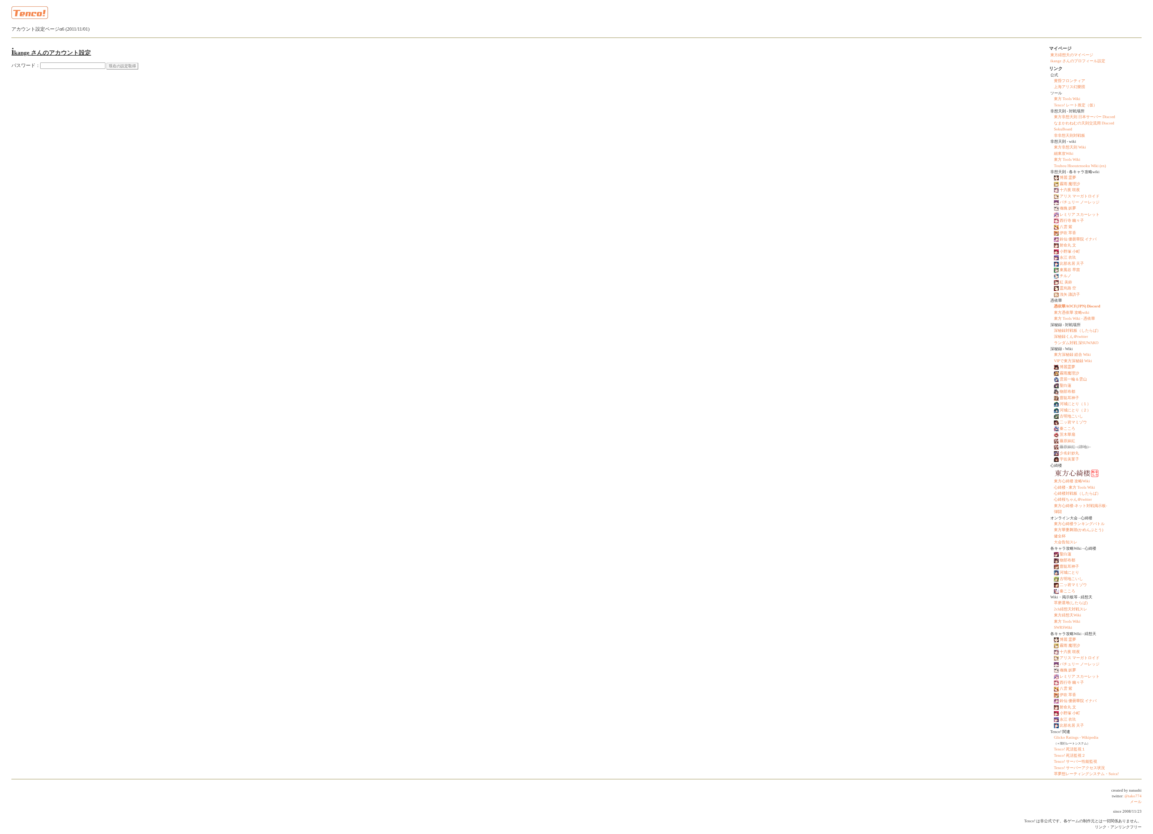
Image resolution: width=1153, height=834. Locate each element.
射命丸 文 (1068, 245)
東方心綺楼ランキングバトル (1079, 524)
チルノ (1065, 276)
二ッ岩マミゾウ (1073, 422)
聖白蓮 (1065, 385)
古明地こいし (1071, 416)
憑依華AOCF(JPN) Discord (1077, 306)
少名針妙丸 (1069, 453)
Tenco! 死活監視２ (1069, 755)
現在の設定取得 (122, 66)
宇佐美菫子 (1069, 459)
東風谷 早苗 (1070, 270)
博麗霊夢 (1067, 367)
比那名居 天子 (1072, 263)
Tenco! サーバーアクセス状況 (1079, 768)
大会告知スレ (1065, 542)
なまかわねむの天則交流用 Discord (1084, 123)
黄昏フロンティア (1069, 81)
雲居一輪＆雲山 (1073, 379)
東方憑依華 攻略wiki (1071, 312)
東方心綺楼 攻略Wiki (1072, 481)
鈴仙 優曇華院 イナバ (1078, 239)
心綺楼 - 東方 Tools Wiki (1074, 487)
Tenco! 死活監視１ (1069, 749)
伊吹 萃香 (1068, 233)
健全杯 (1060, 536)
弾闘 (1058, 512)
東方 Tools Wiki (1067, 99)
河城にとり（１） (1075, 404)
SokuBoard (1063, 129)
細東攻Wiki (1063, 153)
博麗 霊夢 (1068, 178)
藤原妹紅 (1067, 441)
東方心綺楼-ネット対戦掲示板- (1080, 506)
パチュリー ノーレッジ (1080, 202)
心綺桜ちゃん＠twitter (1073, 499)
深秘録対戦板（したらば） (1077, 330)
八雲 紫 (1066, 227)
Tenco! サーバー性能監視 (1075, 761)
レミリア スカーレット (1080, 214)
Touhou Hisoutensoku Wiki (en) (1080, 166)
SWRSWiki (1063, 627)
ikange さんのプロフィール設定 (1077, 61)
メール (1136, 802)
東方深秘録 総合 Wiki (1072, 355)
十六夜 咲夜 (1070, 190)
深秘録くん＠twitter (1071, 337)
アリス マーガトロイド (1080, 196)
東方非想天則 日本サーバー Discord (1084, 117)
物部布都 (1067, 392)
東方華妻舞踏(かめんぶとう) (1078, 530)
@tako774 (1133, 796)
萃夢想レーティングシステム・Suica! (1086, 774)
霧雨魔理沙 (1069, 373)
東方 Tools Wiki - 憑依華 (1074, 318)
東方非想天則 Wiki (1070, 147)
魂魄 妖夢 (1068, 208)
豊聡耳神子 (1069, 398)
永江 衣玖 (1068, 257)
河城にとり (1069, 572)
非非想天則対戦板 (1069, 135)
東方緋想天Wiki (1067, 615)
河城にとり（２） (1075, 410)
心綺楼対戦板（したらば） (1077, 493)
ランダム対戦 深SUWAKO (1076, 343)
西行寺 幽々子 (1072, 220)
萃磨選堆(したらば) (1071, 603)
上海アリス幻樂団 (1069, 87)
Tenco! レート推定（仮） (1075, 105)
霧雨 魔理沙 (1070, 184)
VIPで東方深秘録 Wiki (1073, 361)
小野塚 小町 (1070, 251)
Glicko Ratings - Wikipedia (1076, 737)
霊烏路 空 (1068, 288)
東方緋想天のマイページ (1071, 55)
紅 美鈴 (1066, 282)
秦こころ (1067, 428)
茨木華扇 (1067, 434)
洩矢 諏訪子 (1070, 294)
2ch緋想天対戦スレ (1070, 609)
